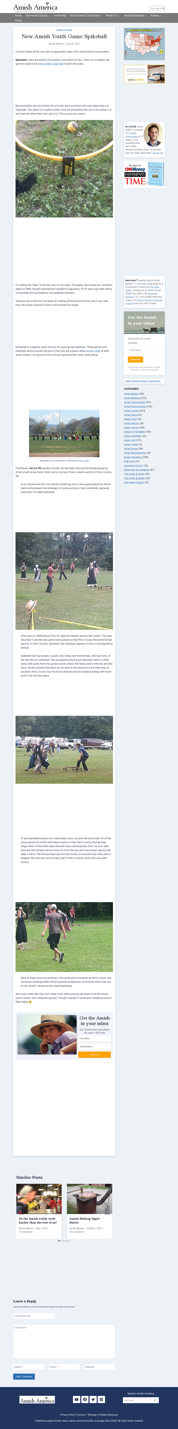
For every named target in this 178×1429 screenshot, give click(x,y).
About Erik (158, 153)
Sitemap (92, 1414)
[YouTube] (76, 1399)
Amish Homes (131, 427)
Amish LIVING (131, 444)
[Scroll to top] (171, 1418)
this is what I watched (51, 63)
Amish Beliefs (131, 393)
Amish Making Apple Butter (84, 1220)
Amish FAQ (60, 15)
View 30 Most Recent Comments (142, 381)
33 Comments (76, 1232)
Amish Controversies (135, 406)
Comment (20, 1327)
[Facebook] (84, 1399)
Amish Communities (134, 402)
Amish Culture (64, 30)
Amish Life (129, 440)
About (18, 20)
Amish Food (130, 419)
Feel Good (129, 461)
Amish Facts (130, 415)
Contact (81, 1414)
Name (18, 1366)
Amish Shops (131, 448)
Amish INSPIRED (132, 436)
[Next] (107, 1211)
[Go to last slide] (21, 1211)
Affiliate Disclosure (108, 1414)
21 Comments (26, 1232)
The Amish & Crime (134, 474)
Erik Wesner (58, 43)
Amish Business (132, 398)
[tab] (59, 1241)
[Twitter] (93, 1399)
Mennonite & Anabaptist (137, 469)
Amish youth (93, 350)
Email (54, 1366)
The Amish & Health (134, 478)
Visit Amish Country (134, 482)
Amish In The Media (134, 431)
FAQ (144, 283)
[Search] (154, 1400)
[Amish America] (35, 6)
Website (89, 1366)
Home (18, 15)
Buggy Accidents (133, 457)
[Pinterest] (101, 1399)
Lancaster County (133, 465)
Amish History (131, 423)
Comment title (22, 1315)
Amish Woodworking (135, 452)
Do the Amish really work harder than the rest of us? (38, 1220)
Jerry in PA (84, 460)
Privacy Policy (67, 1414)
